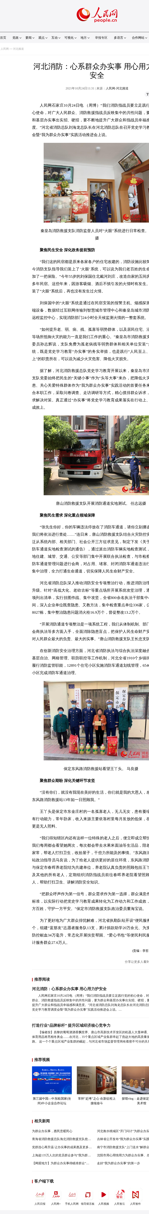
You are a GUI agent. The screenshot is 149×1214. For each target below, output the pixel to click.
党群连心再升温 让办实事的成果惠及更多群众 (63, 1147)
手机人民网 (72, 1203)
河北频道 (18, 48)
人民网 (5, 48)
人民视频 (103, 1203)
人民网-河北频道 (117, 88)
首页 (3, 37)
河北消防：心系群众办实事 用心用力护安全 (69, 989)
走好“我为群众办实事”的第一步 (118, 1163)
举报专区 (101, 37)
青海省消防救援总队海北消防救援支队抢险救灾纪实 (67, 1139)
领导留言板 (87, 1203)
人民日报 (40, 1203)
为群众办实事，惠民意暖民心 (52, 1131)
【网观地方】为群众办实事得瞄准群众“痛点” (63, 1163)
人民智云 (119, 1203)
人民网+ (56, 1203)
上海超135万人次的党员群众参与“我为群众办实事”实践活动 (73, 1155)
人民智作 (135, 1203)
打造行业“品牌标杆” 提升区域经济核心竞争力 (71, 1025)
